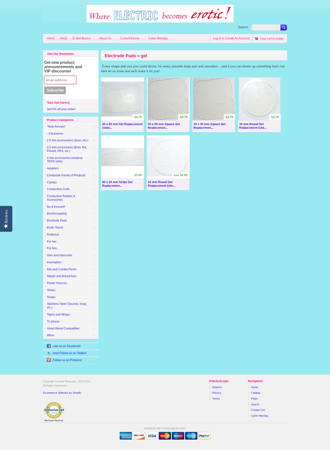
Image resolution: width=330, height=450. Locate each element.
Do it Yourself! (56, 206)
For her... (52, 241)
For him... (53, 248)
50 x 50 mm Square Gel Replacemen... (164, 125)
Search (243, 27)
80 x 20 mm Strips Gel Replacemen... (117, 183)
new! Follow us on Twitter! (69, 353)
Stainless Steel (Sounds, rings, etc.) (67, 305)
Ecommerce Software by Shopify (62, 392)
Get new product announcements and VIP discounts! (63, 66)
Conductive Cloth (58, 189)
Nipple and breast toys (61, 276)
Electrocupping (57, 213)
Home (51, 38)
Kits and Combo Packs (62, 269)
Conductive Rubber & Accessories (61, 197)
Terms (216, 398)
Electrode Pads (57, 220)
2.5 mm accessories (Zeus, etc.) (67, 140)
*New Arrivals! (56, 126)
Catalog (255, 392)
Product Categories (60, 120)
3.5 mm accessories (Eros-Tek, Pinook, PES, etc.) (67, 149)
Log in (217, 38)
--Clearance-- (56, 133)
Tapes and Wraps (58, 314)
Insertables (54, 262)
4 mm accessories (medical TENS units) (65, 159)
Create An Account (237, 38)
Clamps (52, 182)
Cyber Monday (158, 38)
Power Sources (57, 283)
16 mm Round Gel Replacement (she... (161, 183)
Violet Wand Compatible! (63, 328)
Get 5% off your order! (61, 109)
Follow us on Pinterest (67, 360)
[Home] (138, 20)
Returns (217, 387)
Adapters (53, 168)
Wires (50, 335)
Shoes (51, 290)
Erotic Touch (55, 227)
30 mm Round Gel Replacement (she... (252, 125)
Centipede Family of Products (66, 175)
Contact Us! (258, 409)
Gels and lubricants (59, 255)
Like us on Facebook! (67, 346)
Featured (53, 234)
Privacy (216, 392)
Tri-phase (53, 321)
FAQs (63, 38)
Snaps (51, 297)
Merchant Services (53, 420)
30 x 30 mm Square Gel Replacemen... (209, 125)
